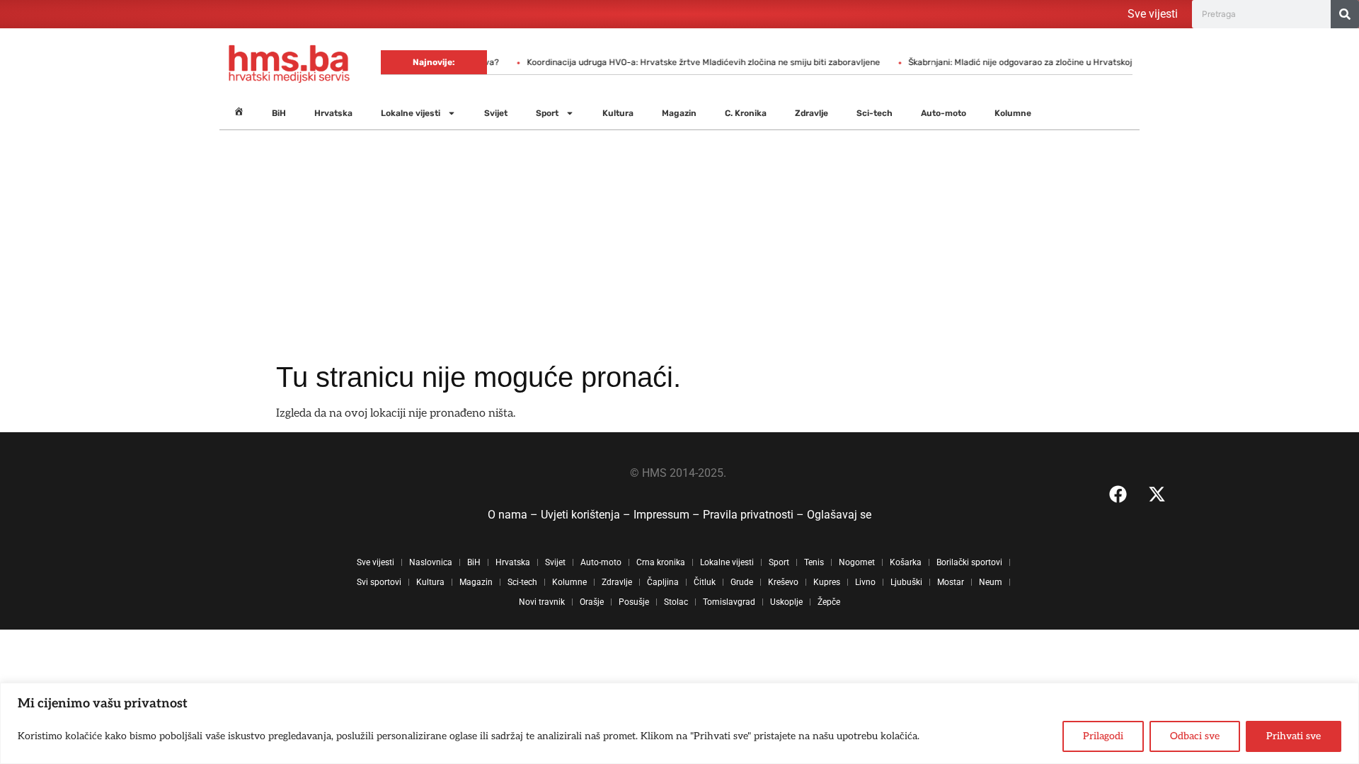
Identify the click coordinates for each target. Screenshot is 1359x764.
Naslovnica (430, 562)
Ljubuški (906, 582)
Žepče (829, 602)
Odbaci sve (1195, 736)
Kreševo (783, 582)
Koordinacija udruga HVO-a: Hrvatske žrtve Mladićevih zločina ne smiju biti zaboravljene (686, 62)
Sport (547, 113)
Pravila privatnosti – (755, 514)
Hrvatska (333, 113)
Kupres (826, 582)
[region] (679, 723)
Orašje (592, 602)
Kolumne (1012, 113)
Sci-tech (874, 113)
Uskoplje (786, 602)
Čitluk (705, 582)
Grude (741, 582)
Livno (865, 582)
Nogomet (857, 562)
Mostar (950, 582)
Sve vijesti (1153, 14)
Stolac (676, 602)
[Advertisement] (679, 254)
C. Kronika (746, 113)
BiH (279, 113)
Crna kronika (660, 562)
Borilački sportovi (969, 562)
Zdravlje (811, 113)
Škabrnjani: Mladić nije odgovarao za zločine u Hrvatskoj (1003, 62)
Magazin (679, 113)
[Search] (1345, 14)
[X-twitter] (1156, 493)
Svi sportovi (379, 582)
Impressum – (668, 514)
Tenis (814, 562)
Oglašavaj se (839, 514)
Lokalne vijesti (410, 113)
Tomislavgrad (729, 602)
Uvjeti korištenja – (587, 514)
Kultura (617, 113)
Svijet (496, 113)
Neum (990, 582)
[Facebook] (1117, 493)
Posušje (634, 602)
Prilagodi (1103, 736)
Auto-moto (943, 113)
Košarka (906, 562)
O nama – (514, 514)
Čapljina (663, 582)
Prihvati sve (1293, 736)
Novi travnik (542, 602)
